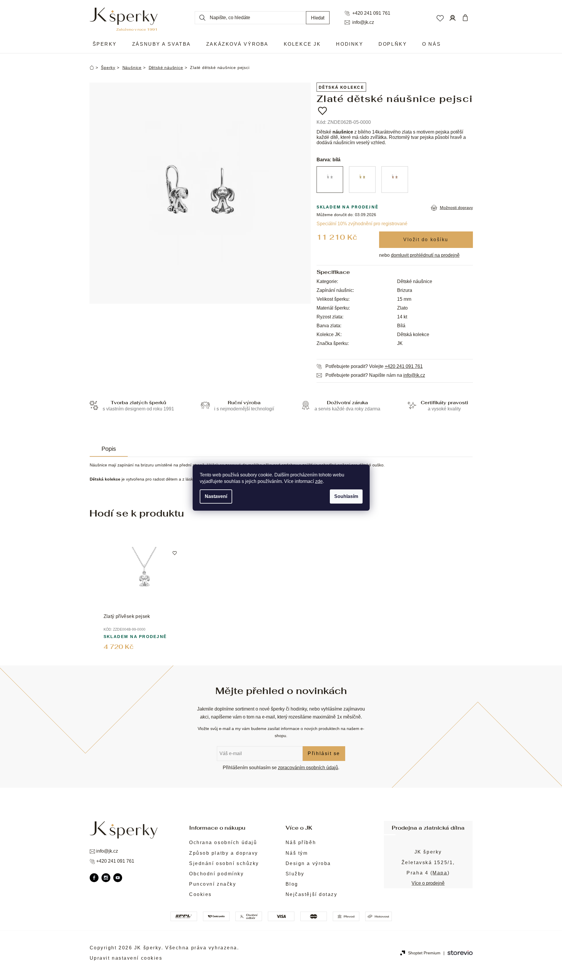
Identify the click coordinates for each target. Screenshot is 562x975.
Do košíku (426, 239)
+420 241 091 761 (371, 13)
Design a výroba (308, 863)
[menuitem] (105, 44)
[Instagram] (105, 877)
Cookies (200, 894)
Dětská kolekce (341, 87)
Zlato (402, 307)
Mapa (439, 872)
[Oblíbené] (439, 18)
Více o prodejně (428, 883)
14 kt (402, 316)
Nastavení (216, 496)
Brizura (404, 290)
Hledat (318, 17)
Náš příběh (301, 842)
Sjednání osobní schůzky (224, 863)
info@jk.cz (363, 22)
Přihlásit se (324, 753)
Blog (292, 884)
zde (319, 481)
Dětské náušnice (414, 281)
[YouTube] (117, 877)
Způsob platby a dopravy (223, 853)
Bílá (401, 325)
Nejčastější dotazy (311, 894)
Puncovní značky (212, 884)
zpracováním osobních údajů (308, 767)
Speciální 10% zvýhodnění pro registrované (362, 223)
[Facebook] (94, 877)
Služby (295, 873)
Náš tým (297, 853)
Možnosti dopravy (456, 207)
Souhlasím (346, 496)
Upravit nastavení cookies (126, 958)
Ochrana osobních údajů (223, 842)
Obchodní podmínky (216, 873)
